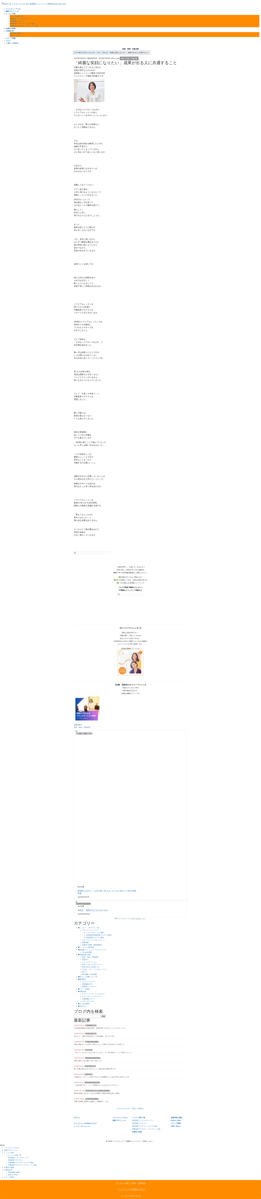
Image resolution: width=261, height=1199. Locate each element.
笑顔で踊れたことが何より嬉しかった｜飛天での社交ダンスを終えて (99, 1044)
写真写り (85, 959)
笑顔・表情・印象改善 (129, 58)
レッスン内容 (9, 1153)
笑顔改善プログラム (17, 21)
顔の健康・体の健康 (89, 974)
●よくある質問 (83, 1004)
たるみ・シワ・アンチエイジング (94, 969)
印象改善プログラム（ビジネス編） (23, 23)
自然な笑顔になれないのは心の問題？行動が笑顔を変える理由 (97, 1093)
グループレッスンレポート (92, 996)
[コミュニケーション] (76, 902)
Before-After (14, 36)
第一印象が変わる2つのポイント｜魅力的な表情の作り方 (95, 1069)
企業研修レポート (88, 999)
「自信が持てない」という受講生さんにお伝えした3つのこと (96, 1085)
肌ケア (84, 972)
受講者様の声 (87, 984)
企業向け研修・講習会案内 (92, 945)
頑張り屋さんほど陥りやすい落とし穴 (88, 1061)
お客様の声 (8, 1170)
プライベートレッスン (90, 930)
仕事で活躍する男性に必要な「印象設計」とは (91, 1101)
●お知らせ (82, 1006)
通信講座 (85, 942)
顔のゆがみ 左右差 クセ (90, 967)
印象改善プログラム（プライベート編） (24, 26)
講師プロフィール (10, 1150)
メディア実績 (9, 1177)
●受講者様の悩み (84, 955)
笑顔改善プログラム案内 (95, 937)
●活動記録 (82, 991)
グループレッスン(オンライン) (93, 940)
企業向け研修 (9, 1167)
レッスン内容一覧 (16, 16)
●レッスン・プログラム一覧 (88, 928)
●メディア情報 (83, 989)
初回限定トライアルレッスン (20, 19)
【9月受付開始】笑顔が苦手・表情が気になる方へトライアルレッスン (100, 1028)
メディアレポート (88, 1001)
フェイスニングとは (11, 1148)
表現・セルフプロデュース (92, 964)
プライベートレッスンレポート (93, 994)
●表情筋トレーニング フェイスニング (92, 950)
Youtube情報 (87, 952)
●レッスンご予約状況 (86, 947)
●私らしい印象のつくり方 (87, 977)
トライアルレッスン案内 (95, 933)
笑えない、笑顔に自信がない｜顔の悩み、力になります (94, 1036)
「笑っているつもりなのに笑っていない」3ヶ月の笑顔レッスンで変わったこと (103, 1052)
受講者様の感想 (15, 33)
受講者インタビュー (89, 986)
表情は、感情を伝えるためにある (93, 910)
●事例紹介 (82, 979)
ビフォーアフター (88, 982)
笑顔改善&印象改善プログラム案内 (99, 935)
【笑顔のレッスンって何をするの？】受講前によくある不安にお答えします (101, 1077)
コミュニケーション (89, 962)
